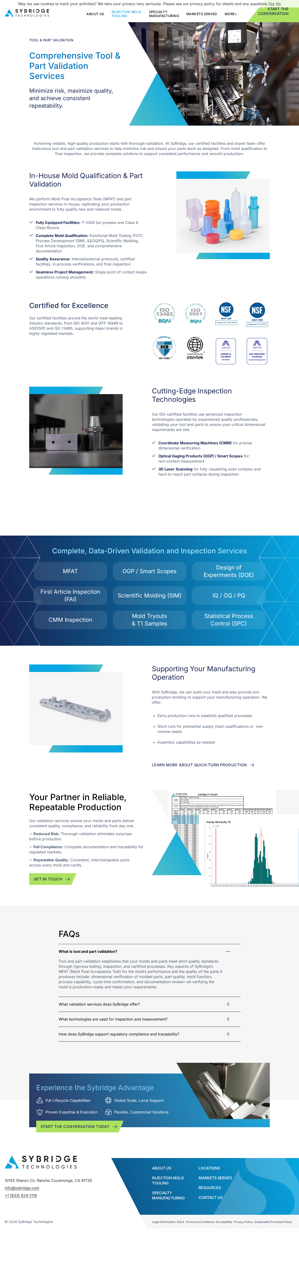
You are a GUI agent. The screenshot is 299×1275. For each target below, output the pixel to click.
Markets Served (201, 14)
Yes (271, 3)
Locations (209, 1168)
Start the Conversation (273, 11)
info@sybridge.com (22, 1188)
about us (95, 14)
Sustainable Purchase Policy (273, 1222)
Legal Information (163, 1222)
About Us (161, 1168)
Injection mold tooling (127, 14)
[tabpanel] (150, 970)
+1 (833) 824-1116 (21, 1195)
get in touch (48, 879)
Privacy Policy (243, 1222)
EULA (180, 1222)
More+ (231, 14)
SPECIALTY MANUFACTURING (164, 14)
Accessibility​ (224, 1222)
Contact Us (211, 1197)
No (278, 3)
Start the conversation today (75, 1126)
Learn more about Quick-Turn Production (199, 765)
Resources (210, 1187)
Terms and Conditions (199, 1222)
